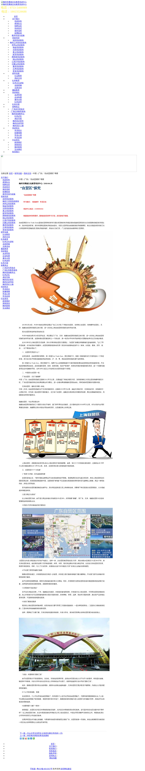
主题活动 (18, 88)
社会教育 (18, 76)
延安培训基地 (18, 54)
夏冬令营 (18, 100)
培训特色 (18, 21)
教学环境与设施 (18, 35)
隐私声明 (52, 753)
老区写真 (18, 119)
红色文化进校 (18, 83)
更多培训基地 (18, 71)
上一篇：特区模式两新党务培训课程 (34, 736)
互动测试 (18, 149)
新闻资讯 (18, 145)
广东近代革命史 (18, 109)
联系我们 (15, 152)
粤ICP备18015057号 (44, 769)
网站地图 (53, 758)
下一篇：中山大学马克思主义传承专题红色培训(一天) (41, 733)
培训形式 (18, 28)
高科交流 (18, 78)
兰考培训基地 (18, 69)
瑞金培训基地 (18, 47)
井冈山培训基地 (18, 45)
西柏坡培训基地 (18, 57)
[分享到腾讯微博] (29, 738)
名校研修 (18, 85)
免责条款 (52, 751)
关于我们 (15, 19)
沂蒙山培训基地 (18, 64)
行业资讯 (15, 140)
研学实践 (15, 73)
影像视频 (18, 133)
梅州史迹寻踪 (18, 123)
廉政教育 (15, 90)
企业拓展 (18, 97)
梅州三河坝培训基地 (18, 43)
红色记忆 (18, 116)
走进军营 (18, 95)
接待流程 (18, 31)
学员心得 (18, 135)
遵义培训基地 (18, 52)
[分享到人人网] (31, 738)
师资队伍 (18, 24)
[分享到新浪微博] (26, 738)
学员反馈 (18, 138)
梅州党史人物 (18, 126)
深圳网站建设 (65, 769)
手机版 (33, 769)
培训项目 (15, 92)
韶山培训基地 (18, 59)
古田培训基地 (18, 50)
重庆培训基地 (18, 66)
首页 (11, 173)
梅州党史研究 (18, 121)
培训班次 (15, 128)
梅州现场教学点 (18, 114)
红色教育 (15, 81)
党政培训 (15, 38)
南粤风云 (15, 107)
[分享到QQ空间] (23, 738)
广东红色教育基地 (18, 111)
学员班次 (18, 130)
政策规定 (18, 142)
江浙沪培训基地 (18, 62)
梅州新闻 (18, 147)
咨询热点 (52, 756)
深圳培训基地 (18, 40)
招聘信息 (18, 26)
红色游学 (18, 102)
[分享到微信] (34, 738)
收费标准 (18, 33)
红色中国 (15, 104)
